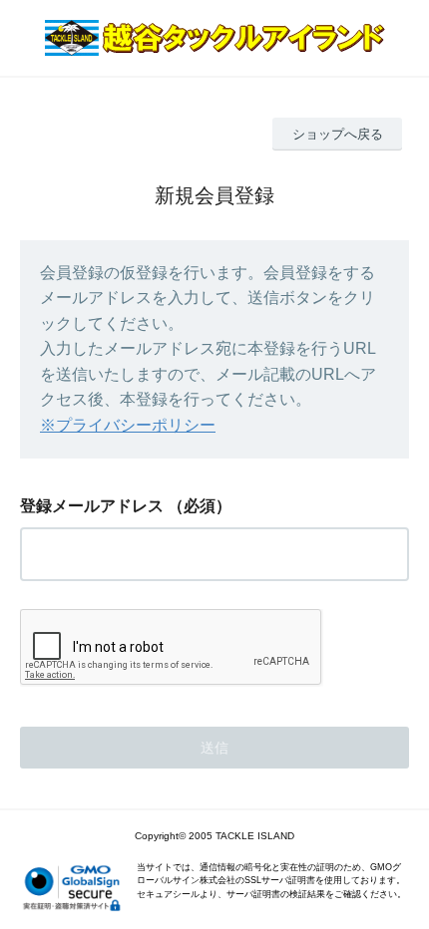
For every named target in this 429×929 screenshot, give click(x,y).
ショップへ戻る (337, 134)
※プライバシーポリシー (127, 425)
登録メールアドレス (92, 505)
